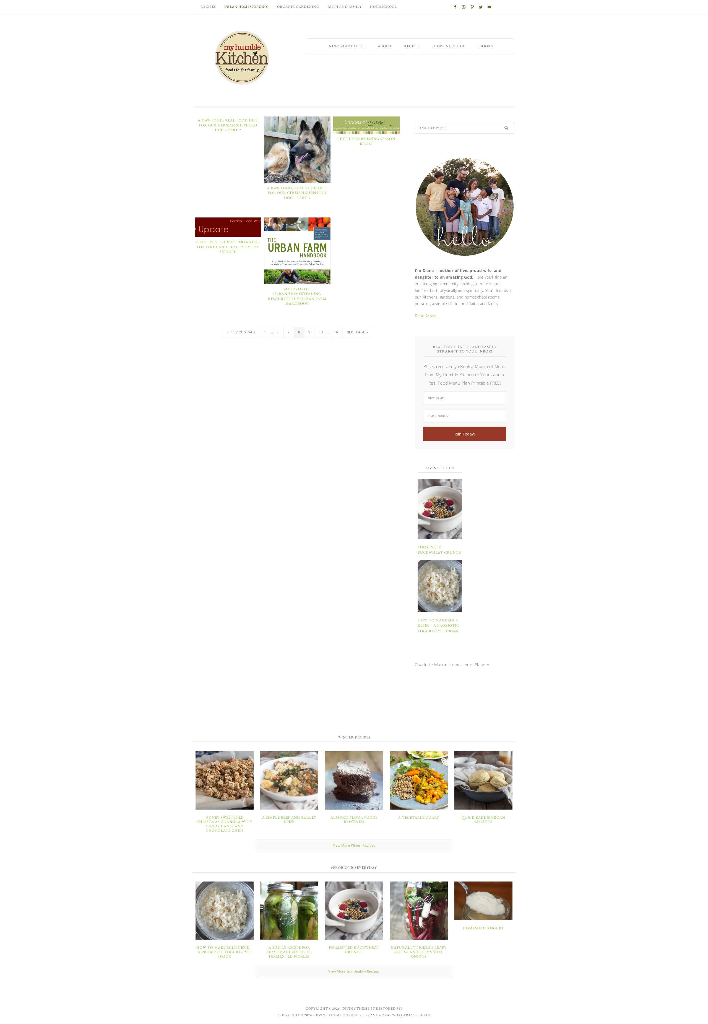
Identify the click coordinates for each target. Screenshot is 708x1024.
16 (336, 332)
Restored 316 (389, 1008)
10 (321, 332)
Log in (423, 1015)
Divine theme (356, 1008)
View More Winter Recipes (354, 845)
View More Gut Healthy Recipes (354, 971)
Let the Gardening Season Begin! (366, 141)
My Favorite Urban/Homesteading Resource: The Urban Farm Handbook (297, 296)
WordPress (403, 1015)
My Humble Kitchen (242, 57)
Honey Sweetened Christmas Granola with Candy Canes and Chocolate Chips (224, 824)
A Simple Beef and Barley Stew (289, 819)
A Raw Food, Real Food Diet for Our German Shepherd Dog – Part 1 (297, 193)
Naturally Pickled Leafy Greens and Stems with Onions (419, 951)
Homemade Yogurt (483, 928)
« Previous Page (241, 332)
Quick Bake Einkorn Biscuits (483, 819)
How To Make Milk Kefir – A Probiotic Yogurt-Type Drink (438, 625)
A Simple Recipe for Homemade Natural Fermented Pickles (289, 951)
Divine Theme (328, 1015)
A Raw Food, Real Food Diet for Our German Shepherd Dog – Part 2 (228, 125)
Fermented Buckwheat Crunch (354, 949)
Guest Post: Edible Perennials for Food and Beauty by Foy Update (228, 247)
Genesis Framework (369, 1015)
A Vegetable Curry (418, 817)
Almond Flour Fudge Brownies (354, 819)
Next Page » (357, 332)
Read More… (427, 315)
